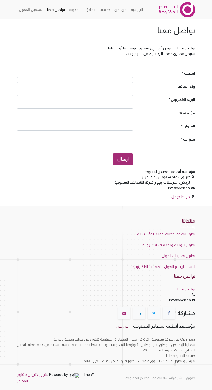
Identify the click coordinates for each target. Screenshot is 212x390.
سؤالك (189, 139)
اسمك (189, 73)
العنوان (189, 126)
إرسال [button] (123, 159)
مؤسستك (186, 113)
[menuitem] (137, 9)
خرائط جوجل (180, 197)
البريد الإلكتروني (183, 100)
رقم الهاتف (186, 86)
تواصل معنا (186, 289)
